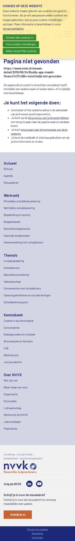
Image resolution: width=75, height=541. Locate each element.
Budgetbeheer (12, 221)
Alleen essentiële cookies (21, 51)
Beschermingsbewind (17, 228)
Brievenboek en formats (18, 341)
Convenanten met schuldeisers (22, 288)
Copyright (37, 537)
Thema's (10, 255)
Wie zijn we (10, 380)
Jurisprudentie (13, 362)
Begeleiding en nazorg (17, 214)
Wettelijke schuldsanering (19, 208)
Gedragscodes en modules (19, 334)
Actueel (10, 163)
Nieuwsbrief (11, 182)
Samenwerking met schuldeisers (23, 242)
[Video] (39, 484)
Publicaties (10, 428)
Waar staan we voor (16, 387)
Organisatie (11, 394)
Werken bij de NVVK (16, 414)
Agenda (8, 175)
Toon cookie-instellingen (21, 44)
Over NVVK (13, 374)
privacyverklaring (13, 28)
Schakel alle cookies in (19, 37)
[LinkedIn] (29, 484)
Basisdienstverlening (16, 274)
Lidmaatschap (12, 408)
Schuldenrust (12, 267)
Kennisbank (13, 315)
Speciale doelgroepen (17, 235)
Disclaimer (37, 533)
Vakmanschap (12, 281)
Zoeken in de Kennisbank (19, 320)
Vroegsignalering (14, 260)
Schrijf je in (17, 514)
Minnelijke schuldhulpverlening (22, 201)
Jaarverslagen (12, 421)
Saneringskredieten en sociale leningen (27, 295)
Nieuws (8, 168)
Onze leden (10, 401)
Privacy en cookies (37, 529)
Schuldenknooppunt (16, 302)
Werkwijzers (11, 355)
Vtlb (6, 348)
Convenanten (12, 327)
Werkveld (11, 195)
